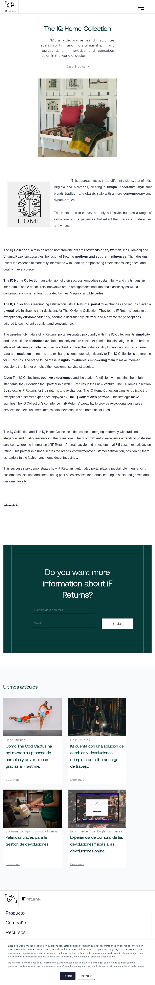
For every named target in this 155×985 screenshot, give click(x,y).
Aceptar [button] (68, 975)
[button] (142, 6)
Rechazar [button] (86, 975)
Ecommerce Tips (18, 831)
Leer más (13, 780)
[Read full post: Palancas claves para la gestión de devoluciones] (32, 809)
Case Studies (76, 66)
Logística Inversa (45, 831)
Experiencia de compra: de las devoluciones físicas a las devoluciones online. (96, 844)
